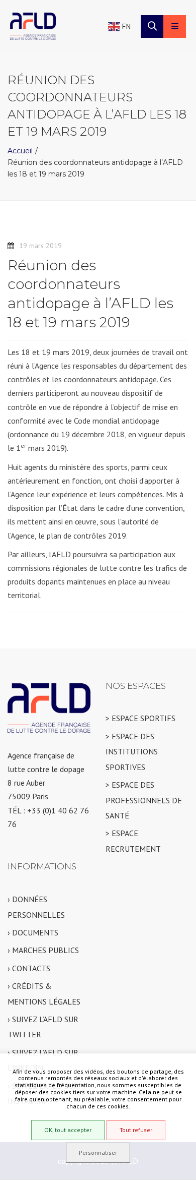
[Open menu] (174, 26)
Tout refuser (136, 1130)
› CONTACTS (29, 968)
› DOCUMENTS (33, 932)
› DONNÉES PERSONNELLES (36, 906)
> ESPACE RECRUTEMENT (133, 840)
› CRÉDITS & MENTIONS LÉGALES (44, 993)
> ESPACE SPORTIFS (140, 718)
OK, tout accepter (67, 1130)
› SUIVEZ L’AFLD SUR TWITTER (43, 1026)
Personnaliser (98, 1152)
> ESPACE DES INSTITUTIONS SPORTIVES (132, 751)
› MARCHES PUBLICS (43, 950)
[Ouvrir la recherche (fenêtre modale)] (152, 26)
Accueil (20, 150)
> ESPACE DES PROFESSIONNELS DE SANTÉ (144, 800)
